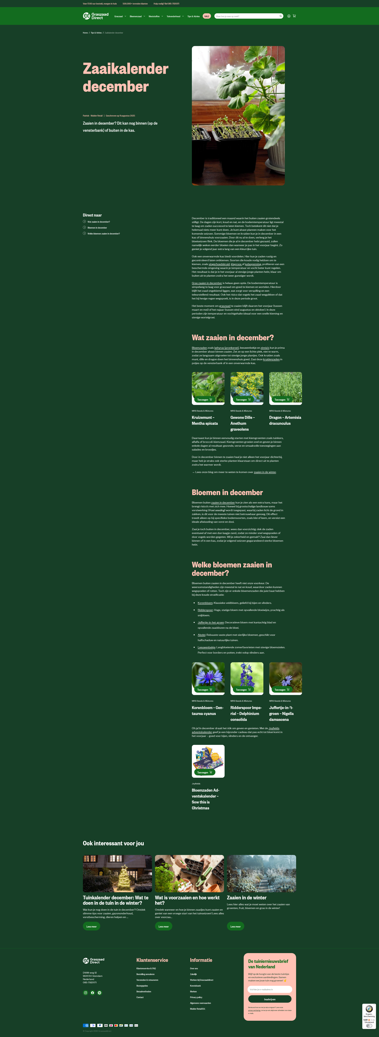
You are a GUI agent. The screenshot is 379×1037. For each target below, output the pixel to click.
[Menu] (374, 1005)
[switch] (369, 1026)
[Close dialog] (230, 483)
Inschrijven (204, 536)
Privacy (195, 550)
